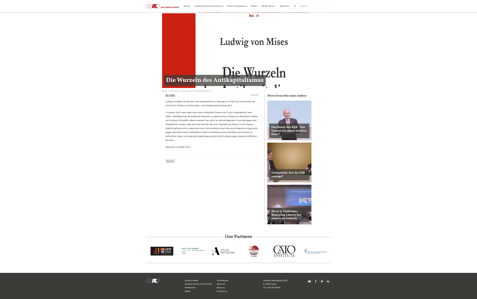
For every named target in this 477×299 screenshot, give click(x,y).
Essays (187, 6)
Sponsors (221, 284)
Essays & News (191, 280)
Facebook (315, 281)
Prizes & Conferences (236, 6)
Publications (190, 287)
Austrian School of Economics (208, 6)
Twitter (321, 281)
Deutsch (170, 161)
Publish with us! (268, 6)
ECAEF (170, 96)
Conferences (222, 280)
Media (253, 6)
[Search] (295, 6)
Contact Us (222, 291)
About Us (284, 6)
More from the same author (287, 96)
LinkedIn (327, 281)
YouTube (309, 281)
